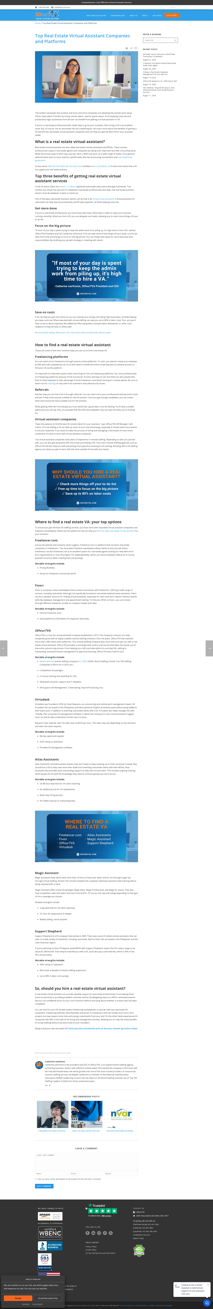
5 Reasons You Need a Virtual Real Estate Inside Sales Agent (53, 1131)
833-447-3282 (153, 1224)
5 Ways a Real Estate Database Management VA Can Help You (155, 73)
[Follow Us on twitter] (111, 1233)
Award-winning (47, 661)
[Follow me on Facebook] (50, 1085)
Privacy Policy (91, 1246)
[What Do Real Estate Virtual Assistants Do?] (87, 1114)
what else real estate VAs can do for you (64, 166)
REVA (68, 1053)
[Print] (127, 48)
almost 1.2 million (67, 186)
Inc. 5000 (83, 661)
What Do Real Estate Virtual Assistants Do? (87, 1131)
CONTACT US (138, 1208)
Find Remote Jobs (118, 15)
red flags (52, 383)
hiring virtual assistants (103, 199)
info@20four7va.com (62, 7)
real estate (39, 1053)
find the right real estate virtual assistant (116, 531)
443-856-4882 (147, 1228)
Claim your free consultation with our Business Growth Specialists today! (102, 1028)
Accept (18, 1298)
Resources (157, 15)
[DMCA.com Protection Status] (139, 1251)
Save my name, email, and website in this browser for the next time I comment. (69, 1179)
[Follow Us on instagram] (99, 1233)
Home (38, 23)
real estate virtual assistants (55, 1053)
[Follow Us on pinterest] (105, 1233)
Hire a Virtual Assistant (96, 15)
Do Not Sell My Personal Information (100, 1253)
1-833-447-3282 (43, 7)
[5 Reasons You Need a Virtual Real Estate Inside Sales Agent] (52, 1114)
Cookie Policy (25, 1304)
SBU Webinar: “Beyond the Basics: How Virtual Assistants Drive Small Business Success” (158, 90)
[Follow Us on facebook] (87, 1233)
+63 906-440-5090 (149, 1231)
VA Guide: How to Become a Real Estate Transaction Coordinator (159, 55)
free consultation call (101, 166)
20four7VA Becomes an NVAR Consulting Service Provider (121, 1131)
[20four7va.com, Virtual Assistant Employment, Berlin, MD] (50, 1246)
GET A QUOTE (172, 15)
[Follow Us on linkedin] (93, 1233)
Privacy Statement (37, 1304)
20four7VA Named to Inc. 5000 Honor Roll (160, 81)
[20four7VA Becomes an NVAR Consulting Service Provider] (121, 1114)
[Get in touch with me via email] (46, 1085)
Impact (145, 15)
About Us (133, 15)
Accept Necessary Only (47, 1298)
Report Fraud (138, 1238)
